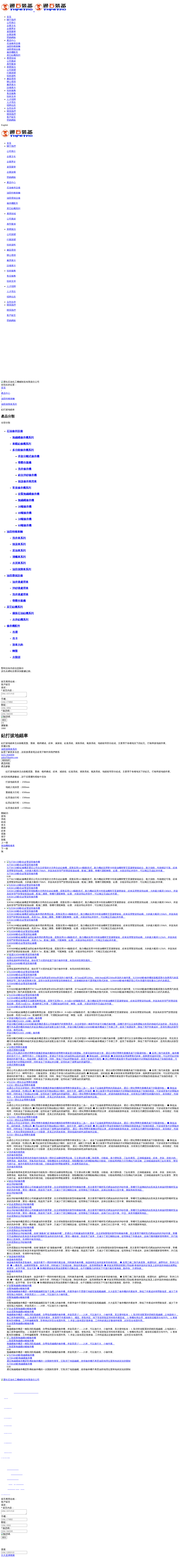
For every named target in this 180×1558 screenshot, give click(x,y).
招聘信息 (11, 105)
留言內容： (7, 690)
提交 (4, 720)
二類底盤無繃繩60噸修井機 (20, 1346)
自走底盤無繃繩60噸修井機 (20, 1323)
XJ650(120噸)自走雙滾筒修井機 (22, 897)
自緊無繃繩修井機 (28, 493)
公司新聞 (11, 70)
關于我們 (11, 20)
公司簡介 (11, 22)
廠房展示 (11, 84)
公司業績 (11, 61)
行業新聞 (11, 73)
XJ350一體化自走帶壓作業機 (21, 1135)
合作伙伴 (11, 108)
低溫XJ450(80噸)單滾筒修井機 (22, 963)
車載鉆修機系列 (21, 443)
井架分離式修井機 (28, 456)
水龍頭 (16, 657)
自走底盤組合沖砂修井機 (19, 1216)
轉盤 (15, 650)
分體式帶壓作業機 (16, 1065)
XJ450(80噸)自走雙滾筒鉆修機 (22, 943)
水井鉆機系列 (20, 619)
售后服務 (11, 93)
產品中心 (11, 40)
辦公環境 (11, 81)
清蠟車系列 (19, 556)
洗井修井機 (24, 468)
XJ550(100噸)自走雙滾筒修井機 (22, 920)
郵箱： (4, 705)
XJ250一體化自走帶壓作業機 (21, 1100)
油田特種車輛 (13, 46)
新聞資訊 (11, 67)
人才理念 (11, 102)
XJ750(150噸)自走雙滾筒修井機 (22, 873)
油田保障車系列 (21, 569)
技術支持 (11, 96)
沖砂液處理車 (20, 588)
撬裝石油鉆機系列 (23, 613)
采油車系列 (19, 550)
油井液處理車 (20, 581)
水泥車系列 (19, 562)
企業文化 (11, 25)
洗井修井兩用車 (14, 1167)
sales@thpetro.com (9, 757)
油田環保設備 (13, 49)
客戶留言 (11, 117)
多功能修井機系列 (23, 449)
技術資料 (11, 76)
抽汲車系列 (19, 544)
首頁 (9, 17)
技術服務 (11, 90)
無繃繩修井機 (26, 500)
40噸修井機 (25, 512)
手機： (4, 699)
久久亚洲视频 (8, 1555)
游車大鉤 (17, 644)
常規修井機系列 (21, 487)
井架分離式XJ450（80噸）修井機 (23, 1033)
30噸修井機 (25, 506)
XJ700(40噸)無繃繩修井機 (19, 1364)
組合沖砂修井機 (27, 475)
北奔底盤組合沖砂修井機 (19, 1242)
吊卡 (15, 638)
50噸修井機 (25, 519)
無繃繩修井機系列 (23, 437)
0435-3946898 (7, 755)
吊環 (15, 632)
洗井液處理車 (20, 594)
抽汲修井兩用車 (27, 481)
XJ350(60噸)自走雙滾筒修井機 (22, 983)
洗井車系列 (19, 537)
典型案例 (11, 64)
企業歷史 (11, 28)
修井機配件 (12, 52)
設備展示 (11, 87)
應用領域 (11, 58)
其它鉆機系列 (13, 55)
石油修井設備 (13, 43)
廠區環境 (11, 78)
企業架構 (11, 34)
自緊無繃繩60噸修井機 (18, 1297)
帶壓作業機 (24, 462)
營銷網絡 (11, 37)
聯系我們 (11, 111)
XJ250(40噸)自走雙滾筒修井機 (22, 1007)
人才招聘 (11, 99)
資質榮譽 (11, 31)
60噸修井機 (25, 525)
